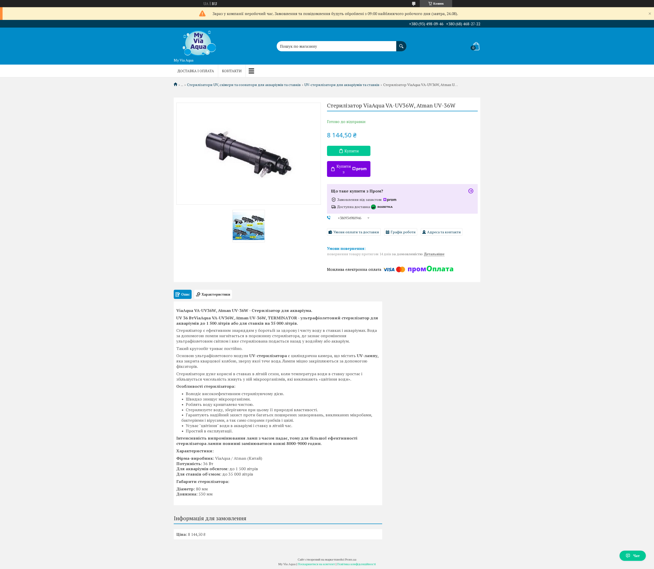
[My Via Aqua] (199, 42)
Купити (351, 151)
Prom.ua (350, 559)
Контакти (232, 70)
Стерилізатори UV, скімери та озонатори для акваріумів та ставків (244, 84)
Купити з (343, 169)
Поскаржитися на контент (316, 564)
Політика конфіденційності (356, 564)
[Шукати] (401, 44)
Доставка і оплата (196, 70)
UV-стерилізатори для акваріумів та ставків (341, 84)
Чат (636, 555)
